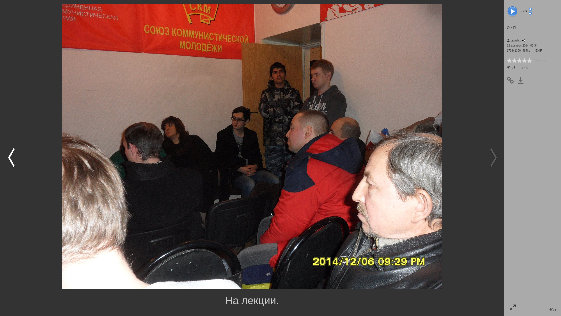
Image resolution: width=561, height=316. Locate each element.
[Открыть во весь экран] (512, 307)
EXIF (538, 50)
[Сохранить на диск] (522, 80)
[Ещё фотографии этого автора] (523, 40)
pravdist (516, 40)
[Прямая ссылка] (512, 80)
